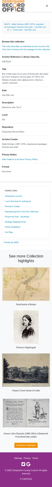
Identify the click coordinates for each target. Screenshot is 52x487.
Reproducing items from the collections (22, 211)
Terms (35, 458)
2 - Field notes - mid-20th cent (23, 30)
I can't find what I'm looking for (18, 201)
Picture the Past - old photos (17, 216)
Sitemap (18, 458)
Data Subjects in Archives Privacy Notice (20, 159)
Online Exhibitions (12, 227)
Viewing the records (13, 196)
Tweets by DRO (11, 242)
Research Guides (12, 206)
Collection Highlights (26, 445)
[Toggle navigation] (47, 6)
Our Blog (9, 232)
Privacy (27, 458)
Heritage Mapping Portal (15, 222)
